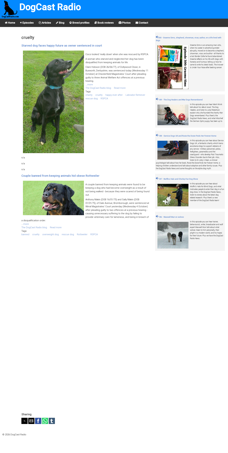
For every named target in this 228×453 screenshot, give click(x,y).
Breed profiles (80, 22)
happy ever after (114, 95)
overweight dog (50, 234)
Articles (46, 22)
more (90, 84)
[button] (24, 421)
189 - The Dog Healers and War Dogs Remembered (180, 100)
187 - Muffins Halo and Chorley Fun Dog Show (178, 179)
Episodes (28, 22)
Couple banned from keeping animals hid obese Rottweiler (60, 175)
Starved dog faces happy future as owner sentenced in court (61, 45)
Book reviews (105, 22)
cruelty (99, 95)
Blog (61, 22)
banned (25, 234)
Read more (120, 88)
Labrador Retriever (135, 95)
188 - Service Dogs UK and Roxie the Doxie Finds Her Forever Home (187, 136)
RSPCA (104, 98)
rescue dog (91, 98)
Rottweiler (82, 234)
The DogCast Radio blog (98, 88)
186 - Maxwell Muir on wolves (171, 217)
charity (88, 95)
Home (11, 22)
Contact (143, 22)
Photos (126, 22)
